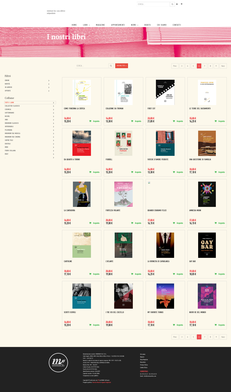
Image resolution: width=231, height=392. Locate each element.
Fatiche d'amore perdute (158, 160)
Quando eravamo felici (157, 211)
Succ (223, 66)
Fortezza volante (113, 211)
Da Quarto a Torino (72, 160)
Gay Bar (192, 261)
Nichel (7, 116)
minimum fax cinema (12, 137)
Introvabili (9, 127)
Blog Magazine (144, 359)
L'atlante (109, 261)
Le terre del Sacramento (200, 109)
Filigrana (8, 130)
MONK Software (105, 380)
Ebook (7, 80)
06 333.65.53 (153, 374)
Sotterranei (9, 113)
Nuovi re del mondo (197, 312)
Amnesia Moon (195, 211)
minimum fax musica (12, 133)
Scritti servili (70, 312)
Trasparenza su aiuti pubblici (90, 375)
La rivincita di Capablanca (158, 261)
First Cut (151, 109)
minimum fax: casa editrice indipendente (56, 12)
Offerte (8, 91)
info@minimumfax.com (150, 376)
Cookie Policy (143, 367)
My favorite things (155, 312)
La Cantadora (69, 211)
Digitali (8, 144)
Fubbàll (109, 160)
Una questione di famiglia (200, 160)
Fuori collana (10, 151)
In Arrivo (8, 87)
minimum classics (12, 123)
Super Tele (9, 140)
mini (6, 147)
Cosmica (8, 109)
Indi (6, 120)
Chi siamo (142, 354)
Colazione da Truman (114, 109)
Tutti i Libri (9, 103)
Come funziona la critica (74, 109)
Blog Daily (143, 362)
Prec (175, 66)
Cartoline (68, 261)
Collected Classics (12, 106)
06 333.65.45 (144, 374)
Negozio (142, 357)
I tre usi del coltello (115, 312)
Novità (7, 84)
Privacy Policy (144, 365)
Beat (6, 154)
